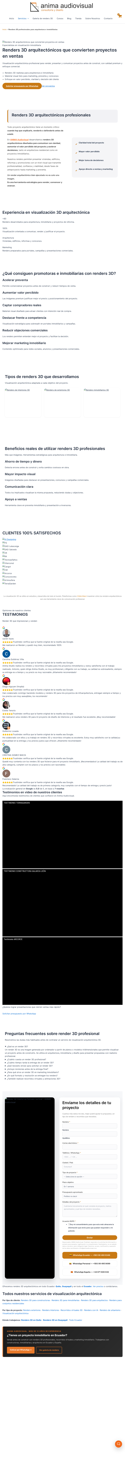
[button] (27, 18)
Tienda (78, 18)
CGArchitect (82, 596)
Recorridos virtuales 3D (72, 1310)
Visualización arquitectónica (15, 1313)
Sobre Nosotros (92, 18)
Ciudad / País (67, 1163)
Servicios (22, 18)
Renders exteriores (32, 1310)
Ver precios (98, 1286)
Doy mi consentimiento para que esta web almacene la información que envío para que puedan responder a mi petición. (91, 1227)
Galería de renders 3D (43, 18)
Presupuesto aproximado (72, 1192)
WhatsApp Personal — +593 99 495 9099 (89, 1263)
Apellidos (66, 1138)
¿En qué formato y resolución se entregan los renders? (32, 1075)
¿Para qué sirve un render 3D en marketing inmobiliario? (33, 1072)
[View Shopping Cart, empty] (120, 18)
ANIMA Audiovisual (19, 139)
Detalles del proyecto (71, 1202)
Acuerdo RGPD (69, 1221)
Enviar (90, 1237)
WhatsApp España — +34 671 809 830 (90, 1272)
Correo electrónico (70, 1143)
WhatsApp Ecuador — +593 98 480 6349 (89, 1255)
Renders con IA (91, 1310)
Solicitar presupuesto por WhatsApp (22, 86)
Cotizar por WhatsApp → (21, 1350)
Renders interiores (50, 1310)
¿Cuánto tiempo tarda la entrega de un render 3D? (30, 1062)
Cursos (60, 18)
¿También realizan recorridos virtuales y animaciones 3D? (33, 1078)
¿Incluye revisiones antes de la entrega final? (27, 1069)
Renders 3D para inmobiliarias (65, 1300)
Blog (69, 18)
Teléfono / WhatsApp (71, 1153)
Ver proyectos (48, 86)
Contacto (108, 18)
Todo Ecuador (75, 1320)
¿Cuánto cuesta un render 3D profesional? (26, 1059)
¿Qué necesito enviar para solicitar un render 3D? (30, 1066)
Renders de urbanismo (110, 1310)
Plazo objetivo (68, 1182)
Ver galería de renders (49, 1350)
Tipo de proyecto (70, 1172)
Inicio (11, 18)
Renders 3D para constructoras (35, 1300)
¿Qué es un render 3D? (17, 1046)
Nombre (66, 1122)
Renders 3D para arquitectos (94, 1300)
